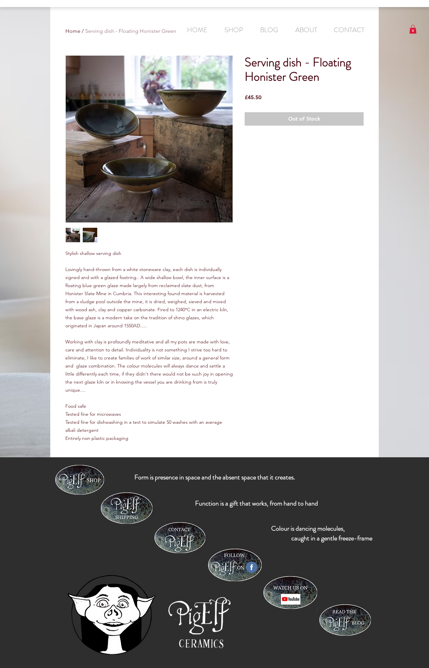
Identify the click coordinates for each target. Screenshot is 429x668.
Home (72, 31)
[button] (413, 29)
